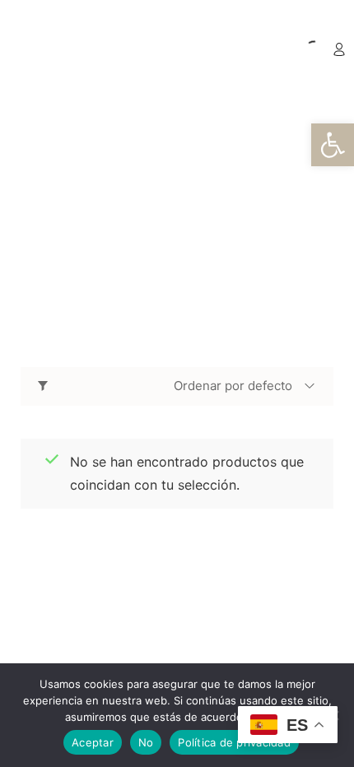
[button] (332, 144)
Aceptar (93, 742)
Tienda (141, 216)
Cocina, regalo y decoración (170, 244)
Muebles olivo (226, 216)
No (146, 742)
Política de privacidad (234, 742)
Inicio (86, 216)
